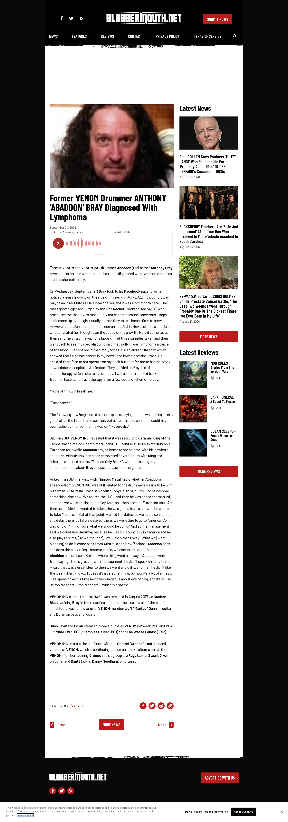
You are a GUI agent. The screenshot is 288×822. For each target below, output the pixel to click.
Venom (77, 705)
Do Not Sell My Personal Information (206, 811)
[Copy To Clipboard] (170, 705)
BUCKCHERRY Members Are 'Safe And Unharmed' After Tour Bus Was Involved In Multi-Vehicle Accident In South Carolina (208, 234)
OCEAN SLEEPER (222, 431)
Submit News (217, 19)
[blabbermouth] (144, 22)
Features (79, 36)
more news (209, 336)
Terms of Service (207, 36)
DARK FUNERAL (222, 397)
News (53, 36)
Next (162, 724)
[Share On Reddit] (161, 705)
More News (111, 724)
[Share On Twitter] (152, 705)
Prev (61, 724)
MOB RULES (219, 363)
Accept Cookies (243, 811)
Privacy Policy (168, 36)
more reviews (209, 471)
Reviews (107, 36)
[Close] (281, 812)
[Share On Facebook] (143, 705)
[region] (144, 812)
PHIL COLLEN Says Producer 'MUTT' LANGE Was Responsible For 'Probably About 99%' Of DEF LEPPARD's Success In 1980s (207, 164)
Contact (135, 36)
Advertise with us (220, 777)
